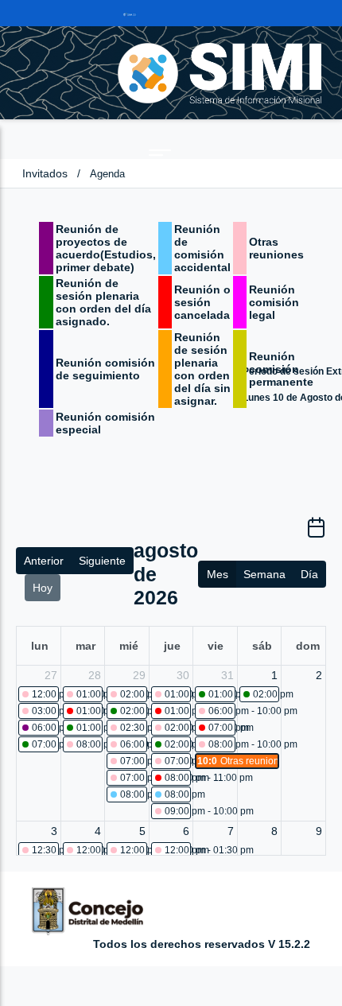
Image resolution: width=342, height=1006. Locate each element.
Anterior (44, 560)
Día (309, 574)
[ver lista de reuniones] (316, 532)
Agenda (107, 174)
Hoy (42, 587)
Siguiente (102, 560)
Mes (217, 574)
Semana (264, 574)
